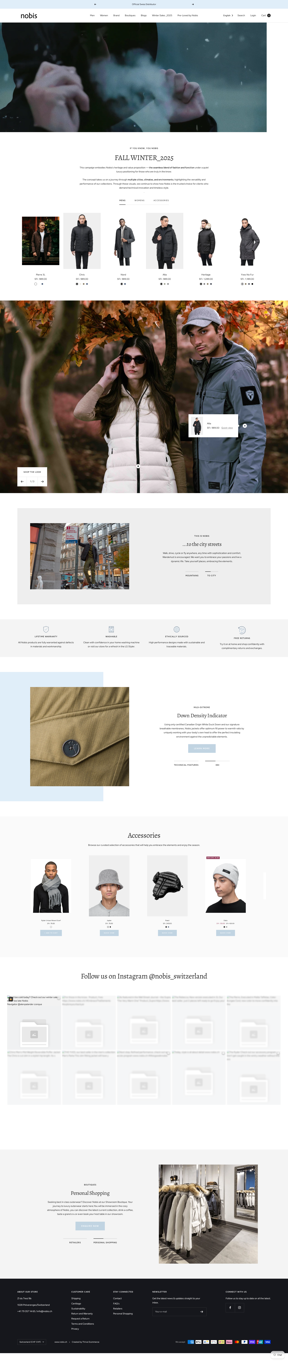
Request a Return (80, 1318)
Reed (167, 920)
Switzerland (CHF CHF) (30, 1342)
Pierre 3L (40, 274)
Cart (265, 15)
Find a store (90, 1222)
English (226, 15)
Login (253, 15)
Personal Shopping (123, 1313)
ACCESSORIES (161, 200)
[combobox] (228, 16)
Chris (82, 274)
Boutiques (130, 15)
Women (104, 15)
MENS (122, 200)
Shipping (75, 1298)
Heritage (205, 274)
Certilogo (76, 1303)
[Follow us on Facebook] (230, 1307)
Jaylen (109, 920)
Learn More (202, 748)
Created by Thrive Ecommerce (85, 1342)
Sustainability (78, 1308)
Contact (117, 1298)
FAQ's (116, 1303)
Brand (116, 15)
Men (92, 15)
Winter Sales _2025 (162, 15)
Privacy (75, 1328)
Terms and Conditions (82, 1323)
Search (241, 15)
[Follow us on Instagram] (239, 1307)
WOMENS (139, 200)
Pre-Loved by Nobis (188, 15)
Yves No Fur (247, 274)
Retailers (117, 1308)
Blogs (144, 15)
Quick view (227, 427)
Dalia (225, 920)
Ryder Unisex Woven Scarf (51, 920)
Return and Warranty (82, 1313)
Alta (165, 274)
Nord (123, 274)
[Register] (201, 1312)
